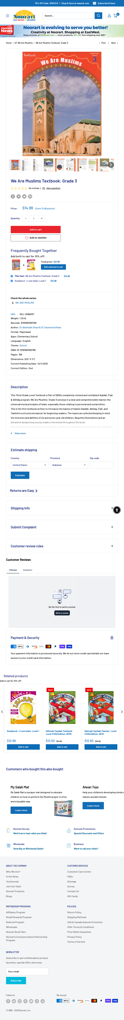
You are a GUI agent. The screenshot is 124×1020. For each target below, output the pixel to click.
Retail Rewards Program (19, 917)
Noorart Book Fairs (16, 931)
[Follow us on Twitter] (14, 1001)
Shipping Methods (76, 917)
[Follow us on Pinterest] (25, 1001)
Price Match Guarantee (79, 931)
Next (113, 43)
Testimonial (12, 881)
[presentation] (2, 711)
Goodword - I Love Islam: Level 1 (30, 280)
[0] (115, 15)
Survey (71, 886)
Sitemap (71, 881)
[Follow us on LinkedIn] (43, 1001)
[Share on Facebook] (13, 196)
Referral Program (15, 922)
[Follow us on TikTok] (37, 1001)
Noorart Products (15, 891)
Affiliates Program (15, 912)
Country (15, 458)
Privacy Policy (74, 936)
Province (55, 458)
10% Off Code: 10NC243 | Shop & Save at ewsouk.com (62, 3)
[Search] (98, 15)
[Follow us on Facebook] (8, 1001)
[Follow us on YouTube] (31, 1001)
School (23, 345)
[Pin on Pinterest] (18, 196)
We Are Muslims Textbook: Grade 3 (37, 276)
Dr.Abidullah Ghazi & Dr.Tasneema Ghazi (40, 327)
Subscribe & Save (106, 3)
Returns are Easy (22, 490)
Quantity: (16, 218)
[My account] (109, 15)
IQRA (13, 314)
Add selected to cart (53, 267)
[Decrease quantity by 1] (26, 218)
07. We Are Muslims (24, 43)
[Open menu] (7, 16)
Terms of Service (76, 941)
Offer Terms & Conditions (80, 926)
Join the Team (13, 886)
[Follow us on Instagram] (20, 1001)
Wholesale (11, 926)
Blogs (9, 896)
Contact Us (73, 891)
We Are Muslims (24, 302)
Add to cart (36, 229)
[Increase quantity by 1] (42, 218)
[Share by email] (30, 196)
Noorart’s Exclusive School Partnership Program (26, 938)
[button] (15, 165)
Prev (103, 43)
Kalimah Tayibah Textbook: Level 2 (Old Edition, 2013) (59, 732)
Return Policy (74, 912)
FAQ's (70, 876)
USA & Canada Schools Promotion (85, 922)
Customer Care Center (79, 871)
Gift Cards (72, 896)
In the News (12, 876)
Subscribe (16, 980)
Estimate (20, 475)
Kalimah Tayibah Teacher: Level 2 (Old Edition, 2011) (100, 732)
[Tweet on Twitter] (24, 196)
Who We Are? (13, 871)
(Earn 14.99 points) (45, 208)
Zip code (94, 458)
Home (9, 43)
